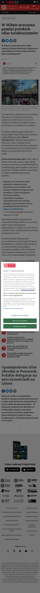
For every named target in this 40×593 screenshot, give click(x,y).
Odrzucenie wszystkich (20, 320)
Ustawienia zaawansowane (20, 315)
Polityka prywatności (28, 290)
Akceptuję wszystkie (20, 326)
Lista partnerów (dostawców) (13, 308)
